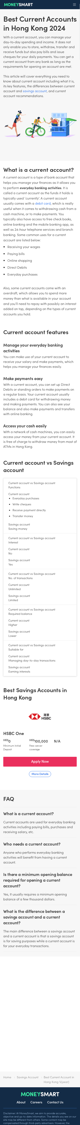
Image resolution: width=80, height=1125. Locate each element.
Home (7, 1077)
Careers (36, 1102)
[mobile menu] (74, 4)
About (21, 1102)
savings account (35, 91)
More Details (40, 774)
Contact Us (55, 1102)
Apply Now (40, 761)
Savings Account (27, 1077)
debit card (43, 203)
